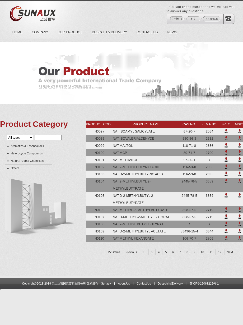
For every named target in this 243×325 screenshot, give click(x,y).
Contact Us (144, 283)
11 (211, 252)
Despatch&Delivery (170, 283)
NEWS (172, 32)
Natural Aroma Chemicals (27, 160)
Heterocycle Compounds (27, 153)
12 (219, 252)
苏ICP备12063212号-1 (204, 283)
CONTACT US (147, 32)
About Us (124, 283)
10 (202, 252)
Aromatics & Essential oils (27, 146)
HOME (17, 32)
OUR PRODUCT (70, 32)
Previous (131, 252)
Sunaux (106, 283)
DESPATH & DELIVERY (109, 32)
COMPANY (40, 32)
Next (230, 252)
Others (15, 168)
